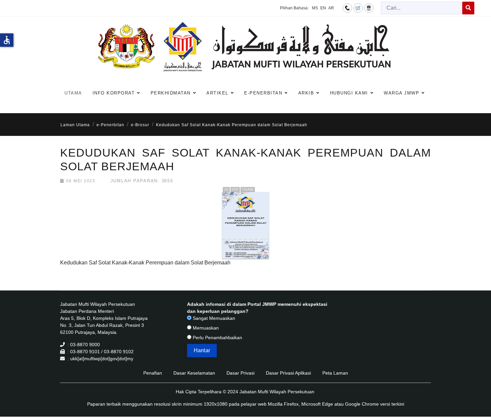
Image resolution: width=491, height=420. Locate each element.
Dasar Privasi (240, 373)
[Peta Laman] (368, 7)
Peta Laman (335, 373)
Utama (73, 92)
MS (315, 8)
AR (331, 8)
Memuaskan (205, 328)
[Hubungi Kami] (347, 7)
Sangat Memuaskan (213, 318)
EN (323, 8)
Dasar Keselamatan (194, 373)
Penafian (152, 373)
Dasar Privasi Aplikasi (288, 373)
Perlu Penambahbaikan (216, 337)
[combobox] (422, 8)
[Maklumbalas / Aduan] (358, 7)
